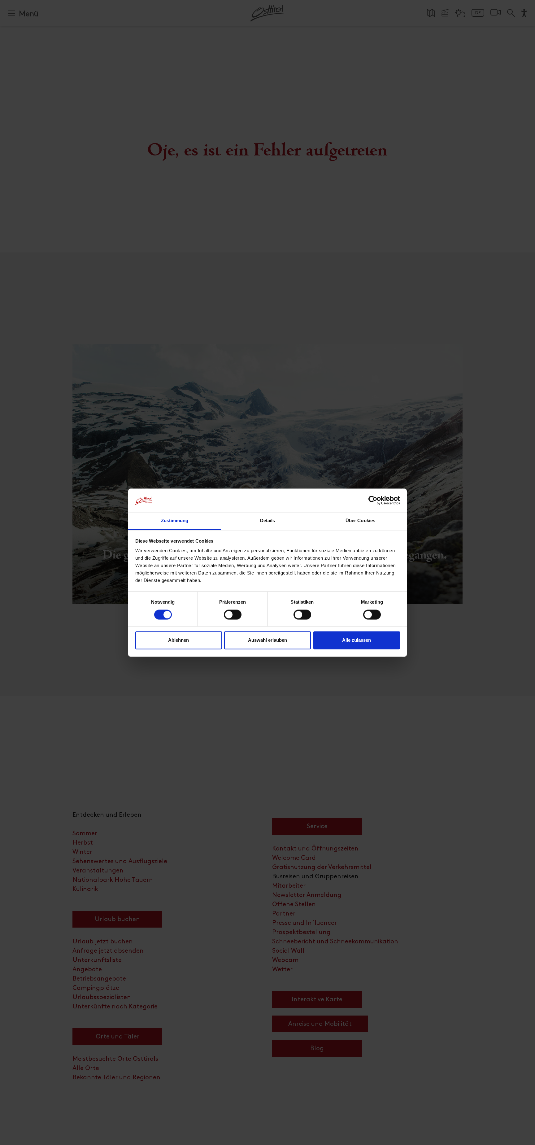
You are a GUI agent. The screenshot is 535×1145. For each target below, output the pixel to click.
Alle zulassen (356, 640)
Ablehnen (178, 640)
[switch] (232, 618)
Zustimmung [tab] (175, 520)
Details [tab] (267, 520)
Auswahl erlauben (267, 640)
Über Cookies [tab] (360, 520)
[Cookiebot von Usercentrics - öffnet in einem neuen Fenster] (373, 500)
